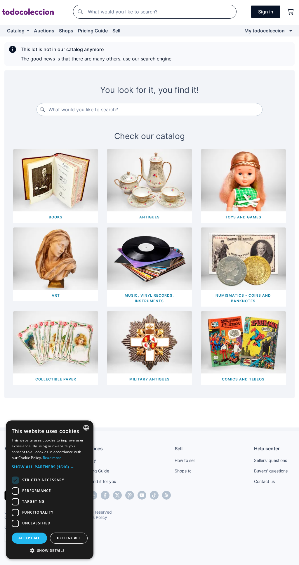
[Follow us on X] (117, 495)
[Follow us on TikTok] (154, 495)
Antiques (149, 217)
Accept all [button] (29, 538)
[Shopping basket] (290, 11)
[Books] (55, 180)
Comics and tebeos (243, 379)
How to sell (185, 460)
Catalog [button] (16, 31)
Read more (52, 457)
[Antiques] (149, 180)
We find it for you (100, 481)
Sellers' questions (270, 460)
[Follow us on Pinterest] (129, 495)
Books (55, 217)
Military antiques (149, 379)
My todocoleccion (264, 31)
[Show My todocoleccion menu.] (290, 30)
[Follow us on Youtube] (142, 495)
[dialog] (49, 489)
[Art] (55, 258)
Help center (267, 448)
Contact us (264, 481)
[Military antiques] (149, 342)
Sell (116, 31)
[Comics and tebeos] (243, 342)
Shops (66, 31)
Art (56, 295)
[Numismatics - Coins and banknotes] (243, 258)
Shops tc (183, 470)
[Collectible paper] (55, 342)
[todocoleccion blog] (166, 495)
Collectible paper (55, 379)
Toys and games (243, 217)
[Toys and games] (243, 180)
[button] (50, 467)
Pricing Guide (93, 31)
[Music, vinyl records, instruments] (149, 258)
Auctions (44, 31)
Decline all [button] (69, 538)
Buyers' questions (271, 470)
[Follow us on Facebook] (105, 495)
